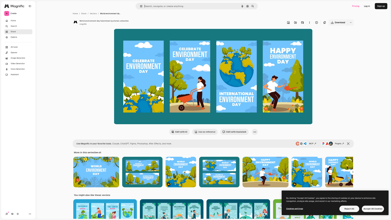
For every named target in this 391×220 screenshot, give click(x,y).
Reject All (349, 208)
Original (133, 34)
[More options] (309, 22)
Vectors (93, 13)
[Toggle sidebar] (29, 6)
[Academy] (12, 213)
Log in (367, 6)
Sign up (381, 6)
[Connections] (6, 213)
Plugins (338, 143)
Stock (83, 13)
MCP (311, 143)
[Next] (353, 172)
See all (97, 152)
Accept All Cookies (373, 208)
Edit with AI (181, 131)
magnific (83, 24)
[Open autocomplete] (140, 6)
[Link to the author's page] (75, 22)
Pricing (355, 6)
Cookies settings (294, 208)
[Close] (348, 143)
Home (75, 13)
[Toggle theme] (17, 213)
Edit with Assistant (236, 131)
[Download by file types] (351, 22)
